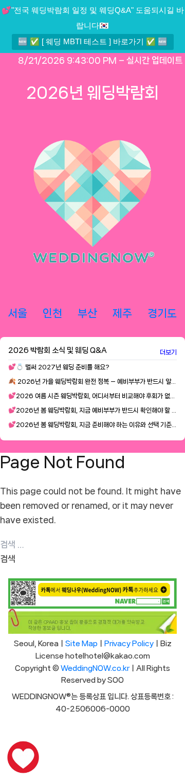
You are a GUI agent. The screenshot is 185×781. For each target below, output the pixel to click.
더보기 (168, 352)
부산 (87, 313)
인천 (52, 313)
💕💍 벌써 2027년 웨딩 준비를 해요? (58, 367)
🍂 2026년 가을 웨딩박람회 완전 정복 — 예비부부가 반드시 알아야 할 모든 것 (92, 381)
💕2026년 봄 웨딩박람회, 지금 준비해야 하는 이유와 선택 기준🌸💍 (92, 424)
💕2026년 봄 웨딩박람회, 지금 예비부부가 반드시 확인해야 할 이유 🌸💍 (92, 410)
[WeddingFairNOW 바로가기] (23, 758)
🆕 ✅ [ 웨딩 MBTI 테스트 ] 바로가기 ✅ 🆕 (93, 41)
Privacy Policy (129, 644)
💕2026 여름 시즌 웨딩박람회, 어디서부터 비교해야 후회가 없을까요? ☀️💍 (92, 396)
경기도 (162, 313)
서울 (17, 313)
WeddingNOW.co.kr (95, 668)
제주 (122, 313)
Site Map (81, 644)
